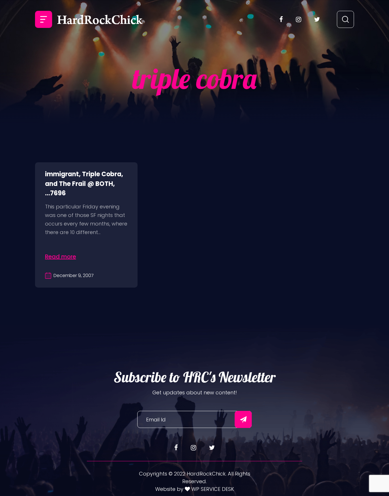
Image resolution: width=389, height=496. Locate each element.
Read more (60, 257)
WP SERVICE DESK (212, 489)
